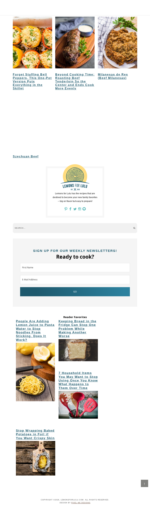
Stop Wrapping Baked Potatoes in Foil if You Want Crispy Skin (35, 434)
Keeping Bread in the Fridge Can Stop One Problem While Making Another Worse (77, 329)
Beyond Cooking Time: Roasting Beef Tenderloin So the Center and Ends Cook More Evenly (75, 81)
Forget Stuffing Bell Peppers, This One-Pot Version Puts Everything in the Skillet (32, 81)
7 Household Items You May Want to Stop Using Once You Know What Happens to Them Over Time (78, 380)
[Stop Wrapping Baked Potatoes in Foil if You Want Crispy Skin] (35, 459)
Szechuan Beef (26, 156)
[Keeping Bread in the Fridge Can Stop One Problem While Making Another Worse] (78, 351)
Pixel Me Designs (80, 503)
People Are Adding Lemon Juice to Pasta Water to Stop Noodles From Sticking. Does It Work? (35, 331)
